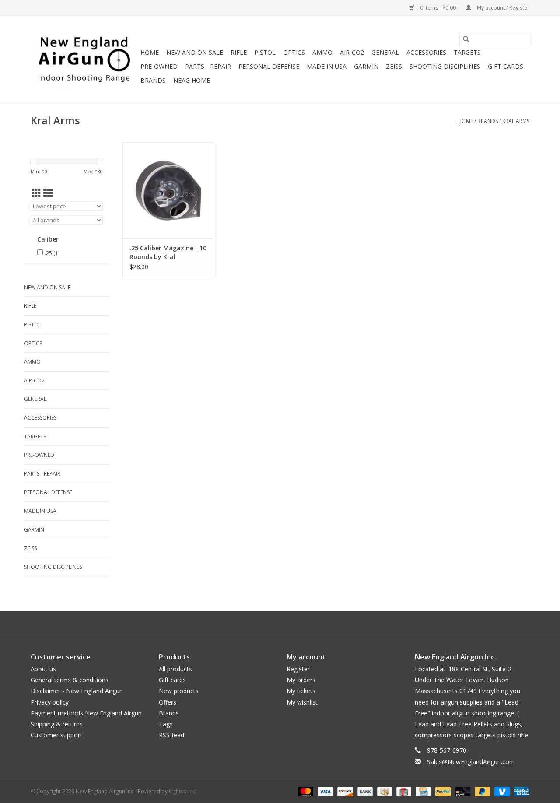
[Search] (465, 39)
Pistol (265, 52)
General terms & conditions (69, 680)
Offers (167, 702)
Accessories (426, 52)
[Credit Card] (422, 791)
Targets (467, 52)
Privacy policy (50, 702)
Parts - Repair (208, 66)
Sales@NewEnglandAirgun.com (471, 761)
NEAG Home (191, 80)
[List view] (47, 193)
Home (149, 52)
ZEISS (394, 66)
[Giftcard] (403, 791)
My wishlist (302, 702)
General (385, 52)
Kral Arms (515, 121)
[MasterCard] (305, 791)
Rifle (239, 52)
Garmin (366, 66)
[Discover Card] (344, 791)
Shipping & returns (57, 724)
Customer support (56, 735)
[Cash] (383, 791)
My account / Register (502, 7)
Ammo (322, 52)
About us (43, 669)
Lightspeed (182, 791)
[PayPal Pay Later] (481, 791)
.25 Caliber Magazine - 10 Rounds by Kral (168, 252)
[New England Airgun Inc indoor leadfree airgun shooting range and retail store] (84, 59)
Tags (166, 724)
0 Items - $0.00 (438, 7)
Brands (153, 80)
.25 (52, 253)
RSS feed (171, 735)
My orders (301, 680)
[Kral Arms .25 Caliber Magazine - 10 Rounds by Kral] (168, 190)
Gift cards (505, 66)
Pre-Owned (159, 66)
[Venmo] (501, 791)
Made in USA (326, 66)
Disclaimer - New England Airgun (77, 691)
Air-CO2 (352, 52)
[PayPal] (442, 791)
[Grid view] (36, 193)
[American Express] (520, 791)
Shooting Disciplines (445, 66)
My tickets (301, 691)
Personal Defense (268, 66)
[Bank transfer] (364, 791)
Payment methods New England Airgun (86, 713)
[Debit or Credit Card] (462, 791)
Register (298, 669)
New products (179, 691)
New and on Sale (194, 52)
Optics (294, 52)
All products (175, 669)
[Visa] (324, 791)
